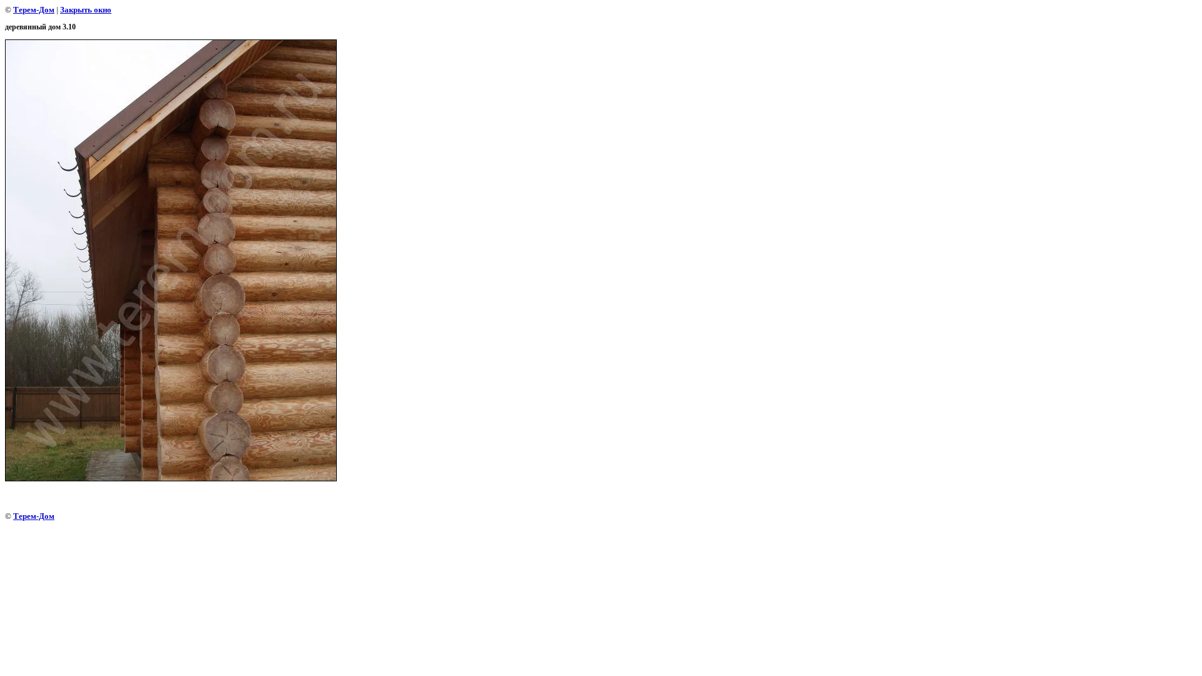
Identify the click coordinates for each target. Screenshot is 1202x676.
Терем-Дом (33, 9)
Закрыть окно (85, 9)
